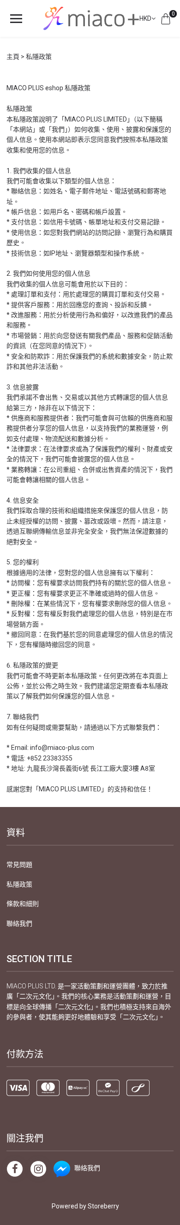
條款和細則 (22, 903)
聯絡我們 (19, 923)
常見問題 (19, 864)
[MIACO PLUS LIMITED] (90, 18)
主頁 (12, 56)
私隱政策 (19, 884)
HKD (145, 18)
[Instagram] (38, 1169)
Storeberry (103, 1206)
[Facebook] (14, 1169)
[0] (166, 18)
